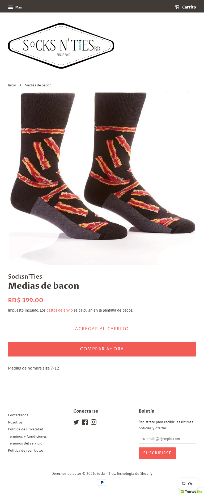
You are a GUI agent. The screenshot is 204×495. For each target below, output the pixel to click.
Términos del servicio (25, 443)
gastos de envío (59, 310)
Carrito (188, 7)
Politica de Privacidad (25, 429)
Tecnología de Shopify (134, 473)
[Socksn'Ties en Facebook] (85, 423)
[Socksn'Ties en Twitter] (76, 423)
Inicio (12, 85)
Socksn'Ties (105, 473)
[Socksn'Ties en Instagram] (93, 423)
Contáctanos (18, 415)
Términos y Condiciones (27, 436)
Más (18, 7)
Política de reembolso (25, 450)
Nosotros (15, 422)
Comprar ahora (102, 349)
